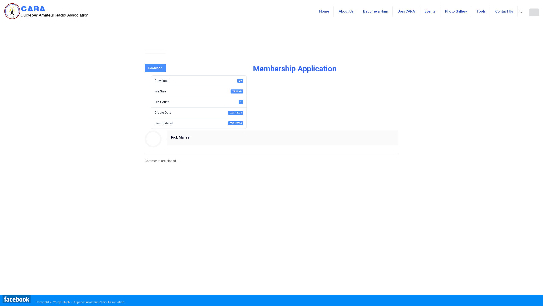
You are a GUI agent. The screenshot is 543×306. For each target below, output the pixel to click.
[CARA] (46, 11)
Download (155, 68)
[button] (520, 12)
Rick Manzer (181, 137)
